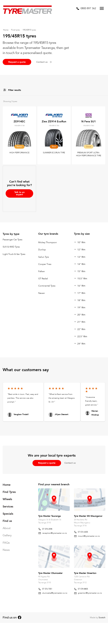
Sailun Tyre (43, 257)
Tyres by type (11, 234)
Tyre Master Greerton (85, 573)
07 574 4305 (83, 532)
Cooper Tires (44, 264)
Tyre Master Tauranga (49, 516)
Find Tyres (9, 492)
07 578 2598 (47, 529)
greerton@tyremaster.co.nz (90, 593)
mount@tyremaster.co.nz (89, 536)
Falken (41, 271)
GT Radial (43, 278)
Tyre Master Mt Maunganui (88, 516)
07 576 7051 (47, 589)
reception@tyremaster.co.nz (54, 533)
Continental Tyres (46, 285)
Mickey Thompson (47, 242)
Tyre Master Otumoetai (50, 573)
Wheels (7, 499)
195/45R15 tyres (29, 30)
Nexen (41, 293)
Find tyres (15, 30)
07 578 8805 (83, 589)
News (6, 550)
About (7, 528)
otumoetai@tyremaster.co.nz (54, 593)
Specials (8, 514)
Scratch (102, 617)
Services (8, 506)
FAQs (6, 543)
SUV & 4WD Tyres (11, 246)
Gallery (7, 535)
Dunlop (42, 249)
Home (5, 30)
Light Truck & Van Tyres (14, 254)
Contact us (70, 462)
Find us (7, 521)
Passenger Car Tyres (12, 239)
